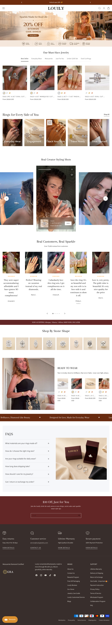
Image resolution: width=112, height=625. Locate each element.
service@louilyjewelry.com (39, 543)
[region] (56, 198)
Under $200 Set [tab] (72, 58)
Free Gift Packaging (73, 581)
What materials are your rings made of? (21, 443)
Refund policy (61, 620)
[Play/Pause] (72, 169)
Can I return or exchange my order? (19, 482)
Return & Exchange (96, 577)
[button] (4, 8)
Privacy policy (71, 620)
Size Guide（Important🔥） (99, 581)
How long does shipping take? (17, 466)
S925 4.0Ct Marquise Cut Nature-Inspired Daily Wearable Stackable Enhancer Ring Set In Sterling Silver (41, 96)
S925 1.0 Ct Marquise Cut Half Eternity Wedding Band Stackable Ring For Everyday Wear (90, 396)
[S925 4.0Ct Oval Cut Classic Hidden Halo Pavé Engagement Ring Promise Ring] (97, 78)
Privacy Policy (94, 589)
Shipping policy (92, 620)
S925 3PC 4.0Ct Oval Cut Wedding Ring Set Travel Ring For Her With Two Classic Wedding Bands (14, 96)
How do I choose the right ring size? (19, 451)
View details (8, 548)
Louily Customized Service (76, 597)
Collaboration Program (97, 601)
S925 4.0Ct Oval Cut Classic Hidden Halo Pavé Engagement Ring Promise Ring (97, 96)
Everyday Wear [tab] (36, 58)
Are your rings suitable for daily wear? (20, 458)
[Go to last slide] (21, 2)
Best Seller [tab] (24, 58)
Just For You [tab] (60, 58)
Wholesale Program (96, 597)
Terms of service (82, 620)
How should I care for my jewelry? (19, 474)
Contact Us (71, 573)
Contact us (35, 548)
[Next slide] (90, 2)
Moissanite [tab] (49, 58)
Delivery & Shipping (96, 573)
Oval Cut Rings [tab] (86, 58)
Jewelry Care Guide (73, 593)
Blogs (69, 601)
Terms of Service (95, 593)
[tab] (52, 313)
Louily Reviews (72, 585)
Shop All (106, 114)
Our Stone (70, 589)
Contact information (104, 620)
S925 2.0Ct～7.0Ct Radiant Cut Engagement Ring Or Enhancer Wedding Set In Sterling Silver (70, 96)
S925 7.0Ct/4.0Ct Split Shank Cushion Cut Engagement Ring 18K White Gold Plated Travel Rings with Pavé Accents (56, 222)
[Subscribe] (78, 515)
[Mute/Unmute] (72, 175)
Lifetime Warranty (96, 569)
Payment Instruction (97, 585)
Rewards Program (73, 577)
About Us (70, 569)
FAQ (91, 605)
